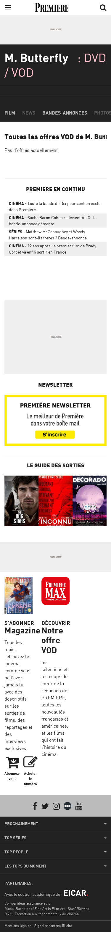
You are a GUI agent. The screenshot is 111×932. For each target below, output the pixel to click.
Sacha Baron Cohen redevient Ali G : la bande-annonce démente (52, 220)
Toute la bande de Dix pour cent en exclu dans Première (55, 206)
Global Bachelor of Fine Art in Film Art (34, 908)
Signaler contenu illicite (53, 925)
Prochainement (21, 823)
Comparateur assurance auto (27, 903)
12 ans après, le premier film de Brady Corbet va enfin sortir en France (52, 248)
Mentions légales (17, 925)
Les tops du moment (25, 866)
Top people (16, 852)
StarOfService (78, 908)
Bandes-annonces (64, 113)
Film (9, 113)
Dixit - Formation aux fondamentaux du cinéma (41, 914)
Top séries (15, 837)
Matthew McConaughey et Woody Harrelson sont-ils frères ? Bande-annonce (48, 234)
